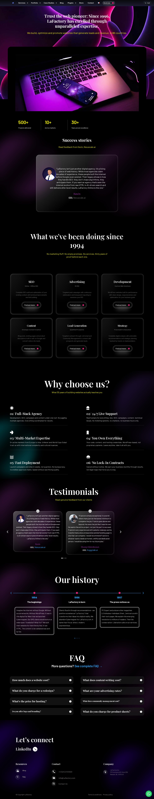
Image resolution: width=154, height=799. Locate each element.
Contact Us (62, 784)
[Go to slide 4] (79, 638)
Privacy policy (108, 795)
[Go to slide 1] (62, 558)
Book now (107, 3)
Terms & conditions (95, 795)
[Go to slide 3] (65, 558)
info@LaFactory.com (67, 778)
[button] (7, 532)
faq (23, 777)
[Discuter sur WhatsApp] (149, 794)
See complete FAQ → (88, 666)
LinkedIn (23, 748)
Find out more (29, 305)
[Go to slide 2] (63, 558)
